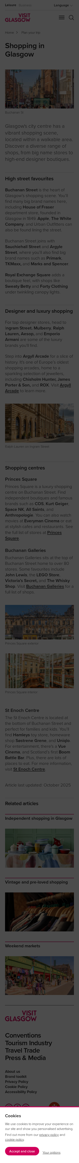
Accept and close (22, 1151)
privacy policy (49, 1134)
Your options (51, 1152)
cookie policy (14, 1139)
